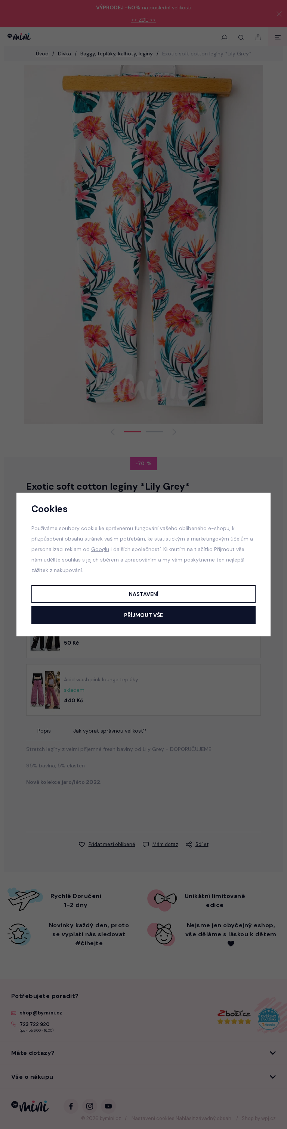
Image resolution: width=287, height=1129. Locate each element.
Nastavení (143, 594)
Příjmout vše (143, 615)
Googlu (100, 549)
